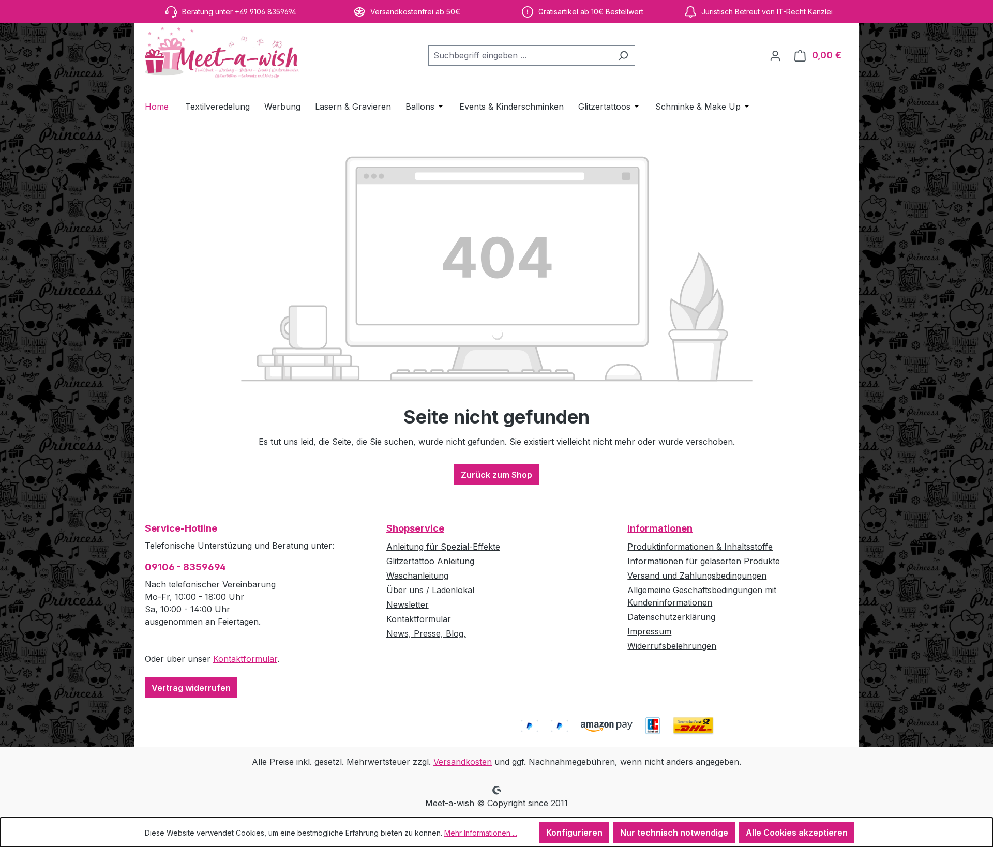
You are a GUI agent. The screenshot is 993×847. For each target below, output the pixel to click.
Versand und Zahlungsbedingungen (696, 575)
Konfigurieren (574, 832)
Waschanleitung (417, 575)
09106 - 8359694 (185, 567)
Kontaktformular (245, 659)
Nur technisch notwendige (674, 832)
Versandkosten (462, 762)
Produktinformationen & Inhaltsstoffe (700, 546)
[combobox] (519, 55)
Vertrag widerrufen (191, 688)
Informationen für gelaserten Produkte (703, 561)
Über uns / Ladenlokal (430, 590)
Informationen (660, 528)
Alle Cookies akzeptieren (797, 832)
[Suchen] (623, 55)
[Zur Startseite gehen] (222, 53)
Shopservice (415, 528)
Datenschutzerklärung (671, 617)
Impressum (649, 631)
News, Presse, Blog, (426, 633)
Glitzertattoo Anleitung (430, 561)
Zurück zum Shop (496, 475)
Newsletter (407, 604)
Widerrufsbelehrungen (671, 646)
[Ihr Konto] (775, 55)
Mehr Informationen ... (480, 832)
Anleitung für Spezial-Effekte (443, 546)
